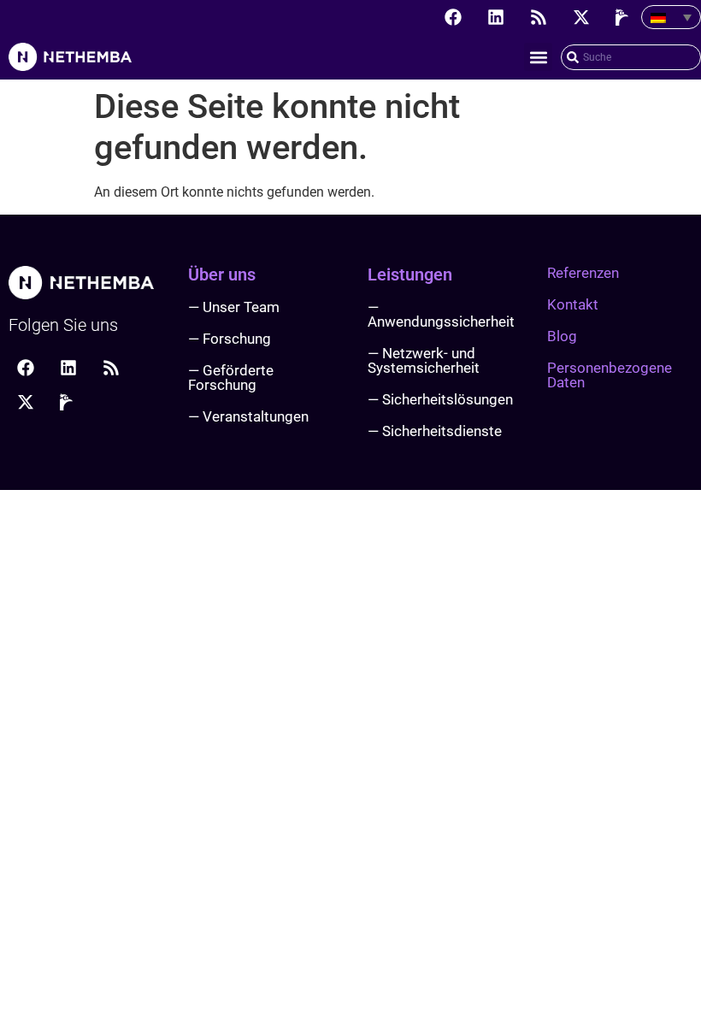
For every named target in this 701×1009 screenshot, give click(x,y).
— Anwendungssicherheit (441, 314)
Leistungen (410, 274)
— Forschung (229, 338)
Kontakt (572, 304)
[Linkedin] (496, 17)
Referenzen (583, 272)
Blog (562, 336)
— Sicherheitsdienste (435, 431)
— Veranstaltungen (248, 416)
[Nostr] (624, 17)
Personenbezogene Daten (609, 375)
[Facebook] (453, 17)
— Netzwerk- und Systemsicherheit (424, 360)
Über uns (222, 274)
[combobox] (631, 57)
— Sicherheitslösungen (440, 399)
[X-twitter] (581, 17)
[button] (538, 57)
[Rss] (538, 17)
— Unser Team (234, 307)
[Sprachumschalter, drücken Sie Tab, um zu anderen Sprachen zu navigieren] (671, 17)
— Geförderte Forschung (231, 377)
